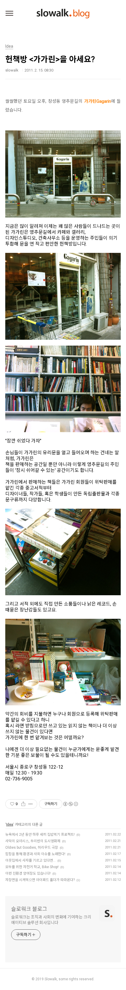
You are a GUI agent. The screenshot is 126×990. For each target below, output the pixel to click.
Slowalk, (51, 979)
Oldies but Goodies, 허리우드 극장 (31, 847)
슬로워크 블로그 (29, 909)
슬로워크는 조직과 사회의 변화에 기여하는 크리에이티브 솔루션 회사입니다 (51, 920)
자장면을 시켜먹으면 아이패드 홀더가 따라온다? (40, 880)
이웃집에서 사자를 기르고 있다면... (30, 860)
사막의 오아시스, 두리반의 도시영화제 (32, 841)
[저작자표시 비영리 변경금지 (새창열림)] (70, 804)
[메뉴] (9, 13)
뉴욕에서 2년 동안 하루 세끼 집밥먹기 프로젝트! (40, 835)
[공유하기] (23, 804)
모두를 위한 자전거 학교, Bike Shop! (32, 867)
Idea (9, 824)
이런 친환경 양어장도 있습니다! (28, 873)
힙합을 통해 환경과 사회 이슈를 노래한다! (35, 854)
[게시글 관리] (30, 804)
